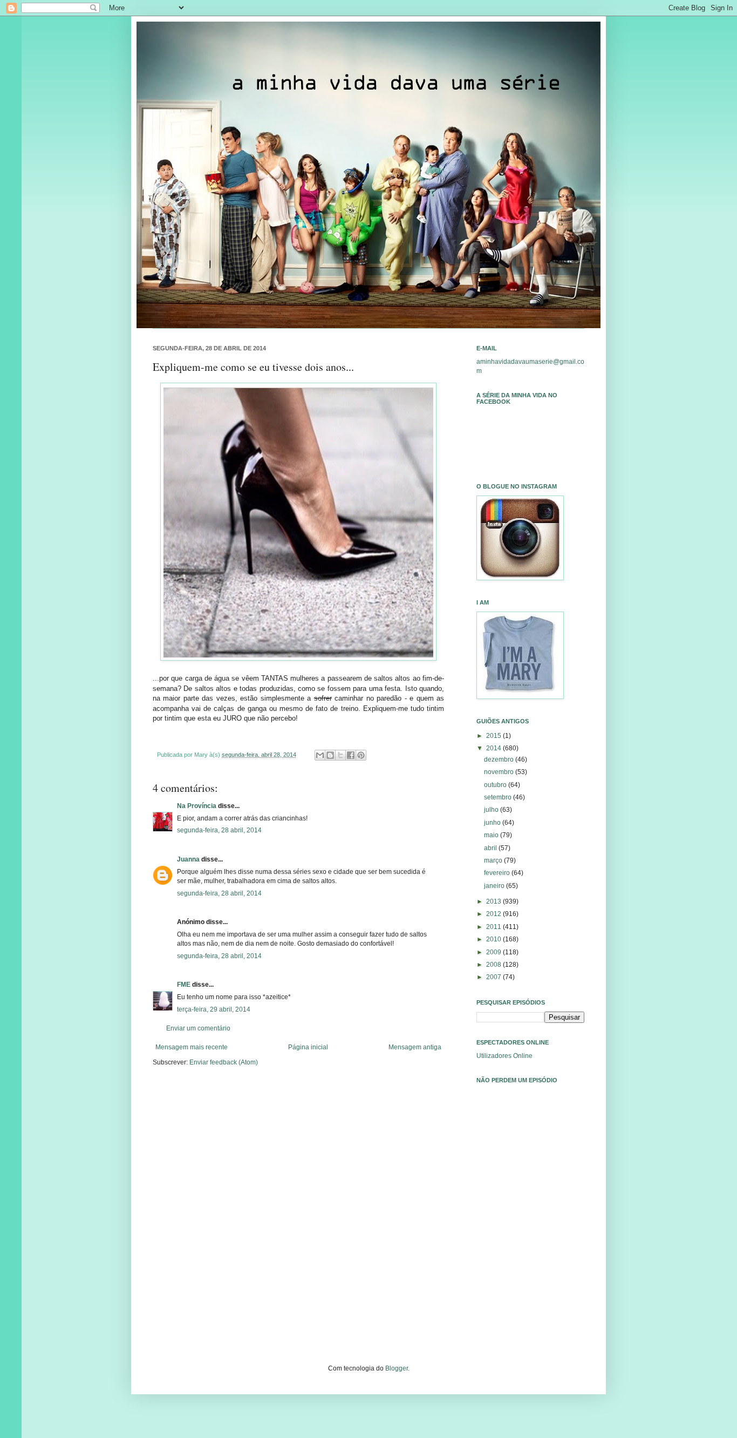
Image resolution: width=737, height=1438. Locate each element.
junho (493, 822)
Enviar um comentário (198, 1028)
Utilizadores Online (504, 1056)
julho (492, 809)
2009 (494, 952)
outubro (496, 785)
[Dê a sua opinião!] (330, 755)
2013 (494, 901)
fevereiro (497, 873)
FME (183, 984)
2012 (494, 914)
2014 (494, 748)
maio (492, 835)
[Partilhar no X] (340, 755)
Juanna (188, 859)
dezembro (499, 759)
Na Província (196, 806)
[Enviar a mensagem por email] (320, 755)
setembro (498, 797)
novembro (499, 772)
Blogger (396, 1368)
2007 (494, 977)
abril (491, 848)
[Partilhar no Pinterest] (361, 755)
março (494, 860)
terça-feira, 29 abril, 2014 (213, 1009)
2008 (494, 964)
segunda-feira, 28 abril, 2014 (219, 830)
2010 (494, 939)
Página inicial (308, 1047)
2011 (494, 927)
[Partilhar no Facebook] (350, 755)
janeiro (495, 886)
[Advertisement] (530, 1243)
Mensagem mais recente (191, 1047)
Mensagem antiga (414, 1047)
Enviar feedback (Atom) (223, 1062)
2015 (494, 736)
